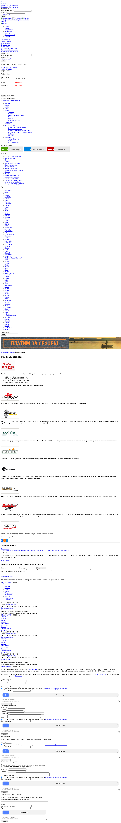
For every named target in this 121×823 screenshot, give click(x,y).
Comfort (7, 202)
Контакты (8, 36)
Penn (6, 268)
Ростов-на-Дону (13, 142)
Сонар (7, 322)
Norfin (7, 259)
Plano (6, 270)
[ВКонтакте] (2, 540)
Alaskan (7, 195)
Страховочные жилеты (12, 175)
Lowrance (8, 243)
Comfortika (8, 203)
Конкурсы (11, 135)
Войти (3, 16)
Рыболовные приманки (12, 163)
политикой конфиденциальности (56, 689)
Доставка (11, 112)
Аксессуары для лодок (12, 177)
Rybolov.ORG (5, 352)
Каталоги (11, 117)
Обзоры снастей (10, 35)
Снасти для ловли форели (13, 156)
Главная (7, 103)
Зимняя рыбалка (10, 158)
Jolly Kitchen (8, 231)
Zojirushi (7, 314)
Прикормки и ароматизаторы (14, 170)
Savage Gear (8, 285)
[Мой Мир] (7, 540)
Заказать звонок (6, 41)
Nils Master (8, 254)
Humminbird (8, 227)
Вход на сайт (5, 5)
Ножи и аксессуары (11, 165)
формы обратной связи (99, 674)
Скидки (7, 28)
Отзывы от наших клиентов (17, 127)
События (11, 134)
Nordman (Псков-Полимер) (13, 258)
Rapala (7, 278)
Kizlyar (7, 232)
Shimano (7, 288)
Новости (7, 33)
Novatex (7, 261)
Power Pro (8, 275)
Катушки (7, 161)
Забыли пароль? (6, 14)
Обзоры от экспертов (15, 129)
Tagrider (7, 304)
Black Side (8, 197)
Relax (6, 280)
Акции (7, 26)
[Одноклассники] (4, 540)
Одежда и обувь (10, 167)
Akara (6, 193)
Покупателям (9, 30)
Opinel (7, 266)
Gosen (6, 220)
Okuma (7, 263)
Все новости (5, 549)
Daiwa (7, 207)
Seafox (7, 287)
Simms (7, 290)
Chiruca (7, 198)
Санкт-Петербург (13, 139)
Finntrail (7, 214)
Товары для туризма (11, 168)
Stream (7, 297)
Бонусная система (14, 120)
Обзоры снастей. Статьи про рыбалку (20, 132)
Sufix (6, 299)
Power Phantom (9, 273)
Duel (6, 209)
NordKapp (8, 256)
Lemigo (7, 239)
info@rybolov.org (10, 604)
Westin (7, 310)
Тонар (6, 329)
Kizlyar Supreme (10, 234)
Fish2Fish (7, 215)
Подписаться (41, 568)
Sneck (6, 292)
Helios (6, 226)
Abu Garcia (8, 190)
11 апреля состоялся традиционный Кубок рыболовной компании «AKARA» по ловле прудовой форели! (35, 550)
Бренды (10, 118)
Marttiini (7, 246)
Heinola (7, 224)
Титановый (8, 327)
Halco (6, 222)
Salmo (6, 283)
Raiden (7, 276)
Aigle (6, 192)
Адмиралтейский (10, 315)
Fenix (6, 210)
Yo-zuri (7, 312)
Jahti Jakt (7, 229)
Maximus (7, 249)
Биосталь (7, 317)
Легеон (7, 319)
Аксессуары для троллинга (13, 180)
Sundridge (8, 300)
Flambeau (7, 217)
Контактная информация (9, 67)
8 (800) (6, 69)
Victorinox (8, 307)
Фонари (7, 172)
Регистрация (13, 5)
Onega (7, 265)
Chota (6, 200)
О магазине (8, 31)
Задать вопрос (5, 40)
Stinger (7, 295)
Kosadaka (7, 236)
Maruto (7, 248)
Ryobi (6, 282)
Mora (6, 251)
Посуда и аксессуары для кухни (15, 183)
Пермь (10, 141)
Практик (7, 321)
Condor (7, 205)
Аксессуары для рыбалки (13, 182)
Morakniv (7, 253)
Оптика (7, 173)
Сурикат (7, 324)
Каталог (7, 105)
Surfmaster (8, 302)
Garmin (7, 219)
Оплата (10, 113)
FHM (6, 212)
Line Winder (8, 241)
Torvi (6, 305)
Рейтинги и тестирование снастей (19, 130)
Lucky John (8, 244)
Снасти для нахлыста (11, 178)
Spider (6, 293)
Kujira (6, 237)
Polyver (7, 271)
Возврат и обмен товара (16, 115)
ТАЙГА (7, 326)
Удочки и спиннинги (11, 160)
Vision (6, 309)
